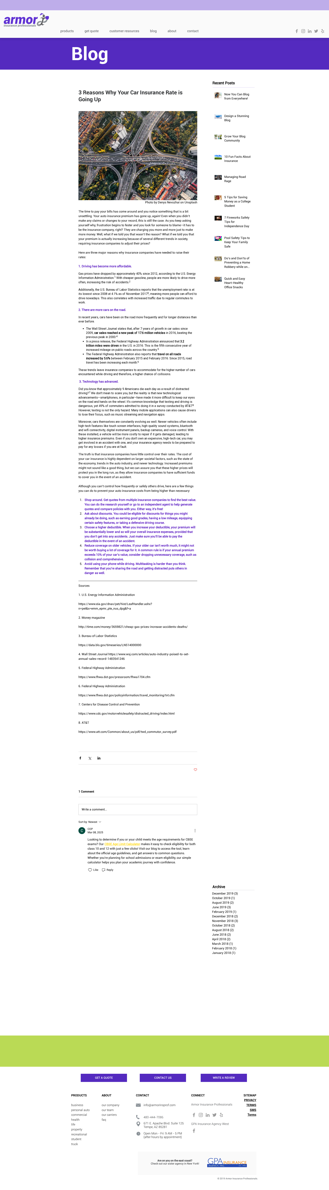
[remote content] (137, 288)
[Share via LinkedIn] (99, 758)
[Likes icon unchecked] (90, 870)
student (76, 1139)
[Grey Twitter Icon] (316, 31)
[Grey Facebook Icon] (296, 31)
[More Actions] (195, 830)
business (77, 1105)
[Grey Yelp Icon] (322, 31)
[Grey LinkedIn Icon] (309, 31)
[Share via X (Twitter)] (89, 758)
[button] (127, 31)
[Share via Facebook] (80, 758)
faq (104, 1120)
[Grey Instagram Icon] (303, 31)
